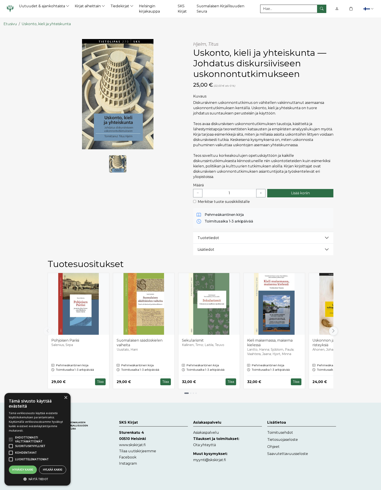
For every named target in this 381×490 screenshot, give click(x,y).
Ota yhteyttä (204, 445)
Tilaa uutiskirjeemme (137, 451)
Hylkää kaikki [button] (52, 469)
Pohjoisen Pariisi (65, 340)
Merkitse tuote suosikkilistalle (224, 202)
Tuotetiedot (208, 238)
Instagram (128, 463)
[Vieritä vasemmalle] (47, 331)
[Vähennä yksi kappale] (197, 193)
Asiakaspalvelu (206, 432)
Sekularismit (193, 340)
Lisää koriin (300, 193)
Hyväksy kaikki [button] (22, 469)
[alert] (37, 439)
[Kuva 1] (118, 164)
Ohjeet (273, 447)
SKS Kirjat (182, 8)
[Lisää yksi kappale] (260, 193)
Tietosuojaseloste (282, 440)
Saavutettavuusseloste (287, 454)
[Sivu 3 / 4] (193, 393)
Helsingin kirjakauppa (149, 8)
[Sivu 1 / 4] (186, 393)
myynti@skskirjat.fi (209, 460)
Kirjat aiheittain (88, 6)
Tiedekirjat (120, 6)
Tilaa (100, 382)
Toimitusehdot (280, 432)
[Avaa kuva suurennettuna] (118, 94)
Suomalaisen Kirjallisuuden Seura (220, 8)
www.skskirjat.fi (132, 445)
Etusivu (10, 24)
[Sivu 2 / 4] (190, 393)
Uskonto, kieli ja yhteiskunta (46, 24)
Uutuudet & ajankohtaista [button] (42, 6)
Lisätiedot (206, 249)
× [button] (65, 397)
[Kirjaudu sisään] (337, 9)
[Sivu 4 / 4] (196, 393)
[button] (368, 9)
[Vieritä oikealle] (334, 331)
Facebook (127, 457)
